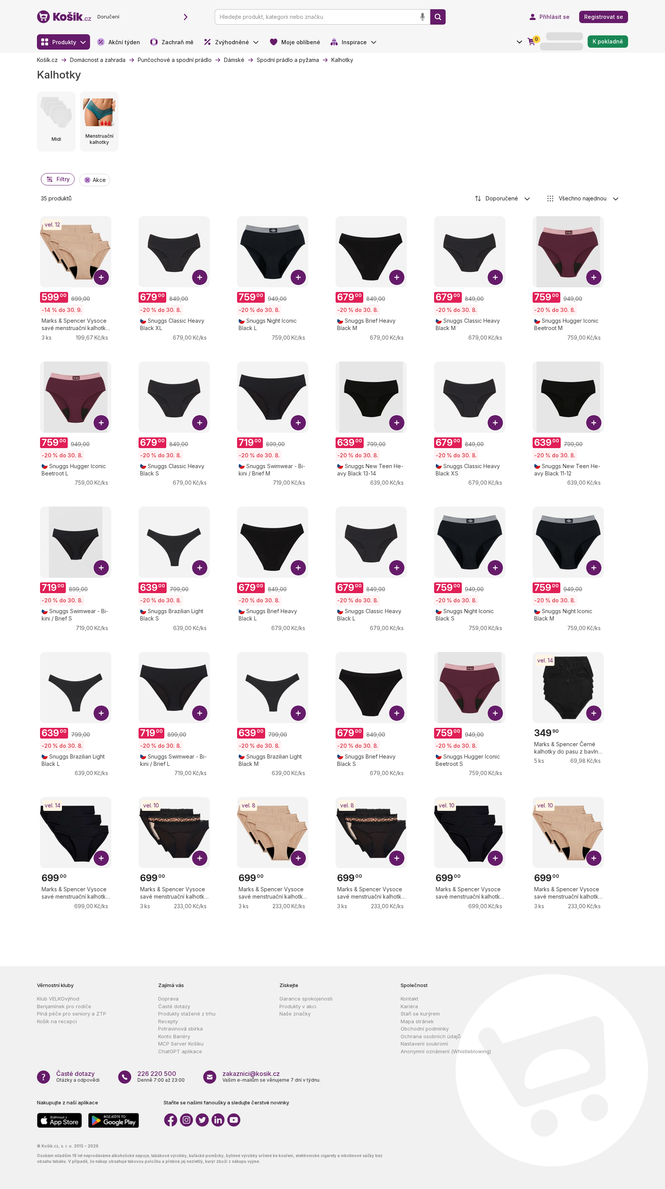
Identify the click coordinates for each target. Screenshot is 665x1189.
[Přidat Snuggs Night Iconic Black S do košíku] (495, 567)
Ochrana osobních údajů (431, 1036)
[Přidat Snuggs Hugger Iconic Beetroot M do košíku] (594, 277)
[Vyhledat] (438, 17)
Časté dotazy (174, 1006)
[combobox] (503, 198)
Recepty (168, 1021)
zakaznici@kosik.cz (251, 1074)
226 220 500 (156, 1074)
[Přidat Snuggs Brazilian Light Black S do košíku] (199, 567)
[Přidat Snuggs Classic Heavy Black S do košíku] (199, 422)
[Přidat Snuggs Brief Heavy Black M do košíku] (396, 277)
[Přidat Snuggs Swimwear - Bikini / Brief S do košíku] (101, 567)
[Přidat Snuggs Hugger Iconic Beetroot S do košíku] (495, 713)
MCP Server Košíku (181, 1044)
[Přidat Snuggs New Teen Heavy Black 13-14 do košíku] (396, 422)
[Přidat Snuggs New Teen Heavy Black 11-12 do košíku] (594, 422)
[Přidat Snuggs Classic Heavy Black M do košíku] (495, 277)
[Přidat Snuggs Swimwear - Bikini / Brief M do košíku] (298, 422)
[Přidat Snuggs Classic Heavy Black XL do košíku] (199, 277)
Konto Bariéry (174, 1036)
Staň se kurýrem (420, 1014)
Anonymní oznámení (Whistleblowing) (446, 1051)
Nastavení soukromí (424, 1044)
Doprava (168, 999)
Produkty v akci (297, 1006)
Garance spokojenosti (305, 999)
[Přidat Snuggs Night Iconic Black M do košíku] (594, 567)
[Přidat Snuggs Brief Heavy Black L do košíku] (298, 567)
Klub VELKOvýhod (58, 999)
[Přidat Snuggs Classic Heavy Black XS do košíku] (495, 422)
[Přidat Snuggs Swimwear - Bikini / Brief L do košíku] (199, 713)
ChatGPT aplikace (180, 1051)
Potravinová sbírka (180, 1029)
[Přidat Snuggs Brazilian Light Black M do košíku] (298, 713)
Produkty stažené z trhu (187, 1014)
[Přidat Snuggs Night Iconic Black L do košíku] (298, 277)
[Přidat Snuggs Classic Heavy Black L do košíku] (396, 567)
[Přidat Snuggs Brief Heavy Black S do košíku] (396, 713)
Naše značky (295, 1014)
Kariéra (409, 1006)
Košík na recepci (57, 1021)
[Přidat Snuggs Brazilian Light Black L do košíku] (101, 713)
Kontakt (409, 999)
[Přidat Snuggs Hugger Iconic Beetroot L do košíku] (101, 422)
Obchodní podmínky (425, 1029)
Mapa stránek (417, 1021)
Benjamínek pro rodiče (64, 1006)
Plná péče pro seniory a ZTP (71, 1014)
